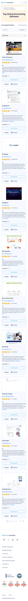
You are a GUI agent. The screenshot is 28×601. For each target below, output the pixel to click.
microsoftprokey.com (9, 300)
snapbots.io (6, 205)
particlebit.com (7, 443)
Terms (10, 595)
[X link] (8, 540)
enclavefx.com (7, 349)
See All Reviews (14, 79)
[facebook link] (4, 540)
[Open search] (22, 2)
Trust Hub (5, 554)
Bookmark (15, 84)
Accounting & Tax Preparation (9, 9)
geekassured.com (8, 491)
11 (20, 521)
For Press (4, 567)
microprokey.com (8, 253)
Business (11, 7)
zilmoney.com (7, 156)
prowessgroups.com (8, 396)
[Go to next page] (23, 521)
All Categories (6, 7)
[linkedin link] (17, 540)
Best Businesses (6, 550)
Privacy (4, 595)
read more (11, 121)
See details (4, 76)
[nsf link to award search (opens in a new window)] (19, 576)
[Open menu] (25, 2)
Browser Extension (7, 547)
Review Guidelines (7, 557)
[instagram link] (13, 540)
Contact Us (5, 564)
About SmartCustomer (8, 560)
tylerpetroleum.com (8, 59)
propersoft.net (7, 108)
